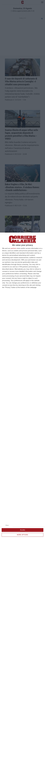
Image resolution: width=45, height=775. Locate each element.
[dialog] (22, 504)
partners (13, 248)
